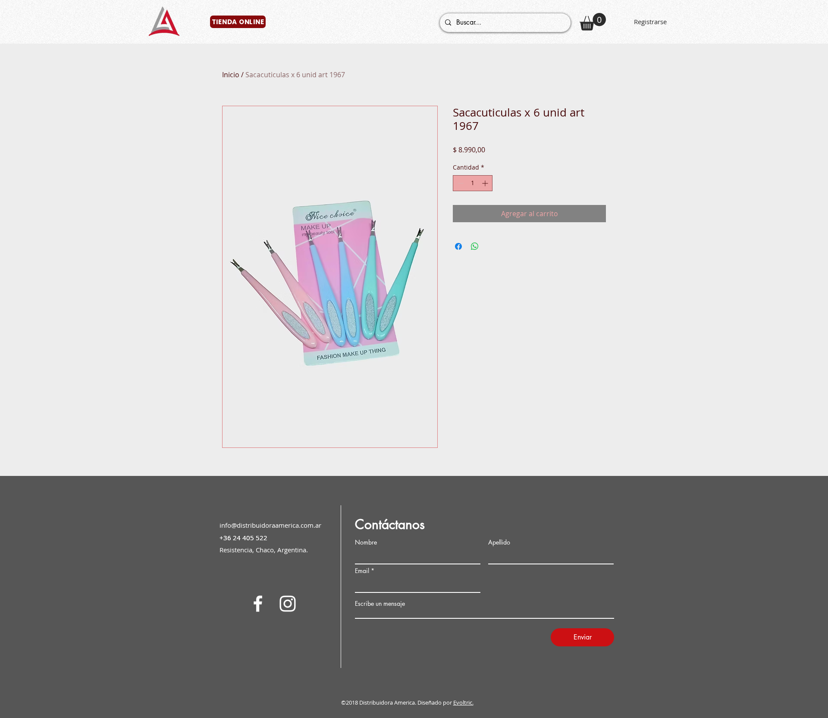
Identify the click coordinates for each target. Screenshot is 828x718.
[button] (593, 22)
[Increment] (485, 183)
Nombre (366, 542)
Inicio (230, 74)
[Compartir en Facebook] (458, 246)
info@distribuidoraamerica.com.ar (270, 525)
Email (362, 571)
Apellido (499, 542)
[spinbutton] (472, 183)
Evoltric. (463, 702)
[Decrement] (459, 183)
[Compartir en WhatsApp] (475, 246)
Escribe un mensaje (380, 604)
